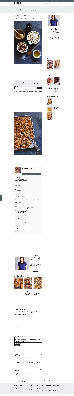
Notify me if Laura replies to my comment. (21, 336)
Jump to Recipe (17, 15)
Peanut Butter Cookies (40, 390)
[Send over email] (1, 200)
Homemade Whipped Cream (56, 387)
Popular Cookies (40, 385)
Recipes (38, 3)
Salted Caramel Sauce (56, 390)
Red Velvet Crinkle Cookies (40, 388)
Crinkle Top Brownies (48, 390)
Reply (41, 354)
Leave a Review (23, 15)
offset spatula (21, 210)
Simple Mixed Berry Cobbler (56, 115)
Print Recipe (26, 173)
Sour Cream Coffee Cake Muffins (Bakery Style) (57, 73)
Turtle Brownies (47, 391)
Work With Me (46, 3)
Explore (30, 385)
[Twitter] (57, 1)
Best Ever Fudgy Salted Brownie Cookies (50, 73)
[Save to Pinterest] (1, 195)
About (42, 3)
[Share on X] (1, 199)
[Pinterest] (59, 1)
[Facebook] (56, 1)
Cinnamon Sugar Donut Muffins (18, 291)
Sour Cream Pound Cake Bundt (50, 88)
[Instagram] (52, 1)
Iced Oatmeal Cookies (40, 391)
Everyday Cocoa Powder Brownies (56, 89)
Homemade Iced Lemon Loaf (55, 108)
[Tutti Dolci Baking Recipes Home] (18, 3)
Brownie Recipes (48, 385)
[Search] (59, 4)
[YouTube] (54, 1)
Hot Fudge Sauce (55, 391)
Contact (50, 3)
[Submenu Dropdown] (39, 3)
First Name (16, 86)
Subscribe (54, 3)
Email (27, 86)
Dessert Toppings (56, 385)
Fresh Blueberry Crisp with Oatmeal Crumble (55, 102)
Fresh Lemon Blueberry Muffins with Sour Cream (37, 292)
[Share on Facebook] (1, 197)
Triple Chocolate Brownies (47, 387)
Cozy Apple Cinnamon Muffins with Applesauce (27, 292)
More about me (35, 271)
